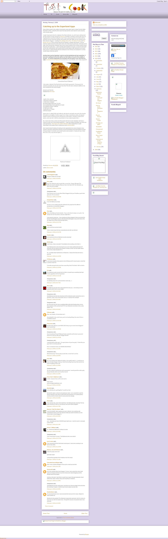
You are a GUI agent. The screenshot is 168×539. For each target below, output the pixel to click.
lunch (51, 167)
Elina (67, 41)
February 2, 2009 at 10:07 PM (54, 208)
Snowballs (99, 126)
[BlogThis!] (63, 165)
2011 (96, 53)
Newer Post (46, 513)
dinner (48, 167)
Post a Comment (49, 506)
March (98, 86)
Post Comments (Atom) (68, 517)
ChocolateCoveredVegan (53, 462)
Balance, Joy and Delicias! (53, 449)
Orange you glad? (99, 123)
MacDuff (49, 388)
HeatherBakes (50, 492)
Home (45, 14)
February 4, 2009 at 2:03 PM (53, 489)
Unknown (50, 165)
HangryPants (50, 199)
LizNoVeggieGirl (51, 174)
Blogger (87, 534)
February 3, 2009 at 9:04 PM (53, 431)
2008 (96, 149)
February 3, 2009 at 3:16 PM (53, 373)
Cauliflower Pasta (99, 132)
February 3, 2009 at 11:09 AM (54, 329)
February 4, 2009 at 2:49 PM (53, 503)
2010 (96, 56)
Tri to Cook (113, 53)
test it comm (50, 441)
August (98, 74)
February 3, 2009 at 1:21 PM (53, 348)
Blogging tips (3, 538)
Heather (49, 235)
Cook (57, 14)
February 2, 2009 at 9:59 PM (53, 178)
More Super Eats (99, 136)
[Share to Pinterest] (68, 165)
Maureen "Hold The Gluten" (54, 409)
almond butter (70, 125)
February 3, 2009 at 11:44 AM (54, 337)
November (99, 64)
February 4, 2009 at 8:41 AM (53, 466)
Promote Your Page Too (116, 58)
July (97, 77)
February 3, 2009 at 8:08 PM (53, 416)
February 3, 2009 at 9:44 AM (53, 299)
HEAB (48, 242)
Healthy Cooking (118, 95)
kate (48, 358)
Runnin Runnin (98, 115)
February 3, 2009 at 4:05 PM (53, 385)
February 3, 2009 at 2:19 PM (53, 365)
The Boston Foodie (76, 41)
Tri (51, 14)
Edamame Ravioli (99, 93)
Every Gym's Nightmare (53, 377)
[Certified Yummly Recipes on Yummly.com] (100, 187)
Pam (70, 41)
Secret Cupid (98, 119)
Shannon (118, 93)
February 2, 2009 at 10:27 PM (54, 222)
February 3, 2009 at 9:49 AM (53, 309)
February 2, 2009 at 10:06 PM (54, 196)
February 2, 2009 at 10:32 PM (54, 239)
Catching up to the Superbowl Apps (99, 141)
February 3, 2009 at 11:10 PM (54, 446)
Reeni (48, 400)
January (98, 146)
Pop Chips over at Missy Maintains (60, 123)
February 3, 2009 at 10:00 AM (54, 320)
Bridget (64, 41)
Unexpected (99, 129)
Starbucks (62, 36)
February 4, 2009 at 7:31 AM (53, 459)
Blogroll (74, 14)
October (98, 68)
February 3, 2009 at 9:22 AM (53, 291)
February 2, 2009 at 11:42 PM (54, 267)
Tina (60, 41)
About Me (66, 14)
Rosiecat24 (50, 469)
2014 (96, 46)
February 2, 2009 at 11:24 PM (54, 256)
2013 (96, 49)
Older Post (84, 513)
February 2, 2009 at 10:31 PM (54, 232)
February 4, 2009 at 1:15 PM (53, 480)
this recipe (52, 91)
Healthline (100, 180)
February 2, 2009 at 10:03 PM (54, 188)
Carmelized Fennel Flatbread (53, 59)
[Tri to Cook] (112, 56)
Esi (48, 270)
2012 (96, 51)
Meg (48, 225)
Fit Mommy (49, 259)
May (97, 81)
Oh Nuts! (98, 103)
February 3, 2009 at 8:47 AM (53, 282)
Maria (48, 285)
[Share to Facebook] (67, 165)
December (99, 60)
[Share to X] (65, 165)
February (98, 88)
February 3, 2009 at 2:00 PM (53, 355)
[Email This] (62, 165)
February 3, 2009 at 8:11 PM (53, 424)
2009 (96, 58)
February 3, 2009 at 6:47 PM (53, 406)
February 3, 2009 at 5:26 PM (53, 398)
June (97, 79)
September (99, 70)
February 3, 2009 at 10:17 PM (54, 438)
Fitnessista (49, 323)
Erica (48, 181)
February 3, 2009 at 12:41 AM (54, 275)
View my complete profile (100, 25)
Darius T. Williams (51, 427)
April (97, 84)
